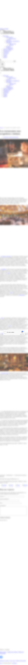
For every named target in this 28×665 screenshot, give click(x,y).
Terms (23, 334)
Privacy (21, 334)
